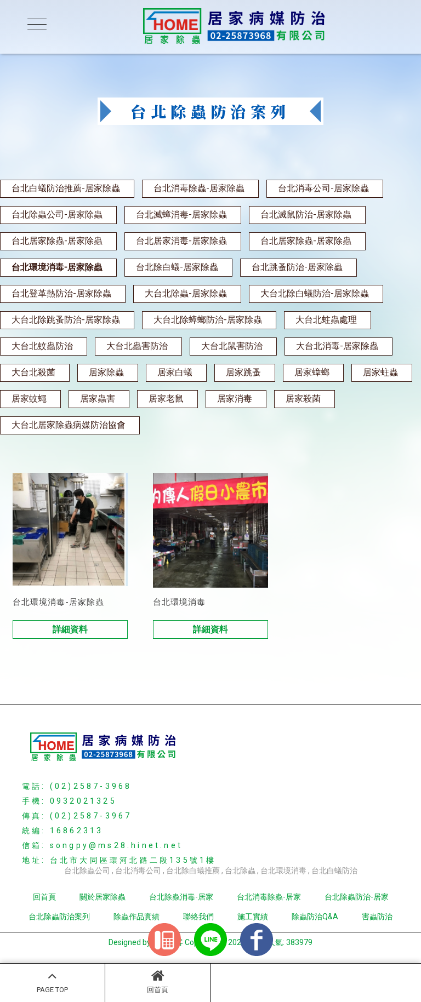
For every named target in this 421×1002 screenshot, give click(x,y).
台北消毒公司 (138, 870)
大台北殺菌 (33, 372)
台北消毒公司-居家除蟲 (323, 188)
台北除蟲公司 (87, 870)
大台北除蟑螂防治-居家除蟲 (207, 319)
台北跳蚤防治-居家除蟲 (297, 267)
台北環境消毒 (283, 870)
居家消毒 (234, 398)
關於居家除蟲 (102, 896)
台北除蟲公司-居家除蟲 (57, 214)
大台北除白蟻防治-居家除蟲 (314, 293)
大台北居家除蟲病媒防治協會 (69, 425)
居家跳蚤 (243, 372)
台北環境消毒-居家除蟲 (57, 267)
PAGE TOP (52, 990)
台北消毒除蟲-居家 (269, 896)
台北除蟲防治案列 (59, 916)
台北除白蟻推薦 (193, 870)
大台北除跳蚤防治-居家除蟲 (66, 319)
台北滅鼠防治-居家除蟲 (305, 214)
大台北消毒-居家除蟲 (337, 346)
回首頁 (157, 990)
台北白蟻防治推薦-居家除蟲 (66, 188)
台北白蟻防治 (334, 870)
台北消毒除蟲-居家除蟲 (198, 188)
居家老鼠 (166, 398)
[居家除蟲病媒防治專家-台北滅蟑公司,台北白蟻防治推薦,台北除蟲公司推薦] (210, 27)
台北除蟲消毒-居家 (181, 896)
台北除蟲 (240, 870)
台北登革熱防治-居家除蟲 (61, 293)
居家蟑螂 (311, 372)
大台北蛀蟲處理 (326, 319)
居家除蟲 (106, 372)
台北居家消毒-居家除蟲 (181, 241)
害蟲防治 (377, 916)
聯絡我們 (198, 916)
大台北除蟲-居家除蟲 (186, 293)
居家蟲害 (97, 398)
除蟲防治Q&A (315, 916)
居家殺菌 (303, 398)
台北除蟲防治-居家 (357, 896)
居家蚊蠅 (29, 398)
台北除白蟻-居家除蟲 (177, 267)
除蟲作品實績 (136, 916)
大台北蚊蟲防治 (42, 346)
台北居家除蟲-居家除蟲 (57, 241)
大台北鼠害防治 (232, 346)
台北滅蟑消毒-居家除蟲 (181, 214)
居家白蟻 (174, 372)
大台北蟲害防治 (137, 346)
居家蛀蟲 (380, 372)
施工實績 (252, 916)
